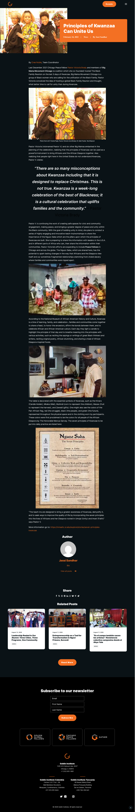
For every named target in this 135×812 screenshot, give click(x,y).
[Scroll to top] (131, 807)
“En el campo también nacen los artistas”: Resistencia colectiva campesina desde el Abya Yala (107, 638)
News (86, 37)
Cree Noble (37, 62)
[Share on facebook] (56, 596)
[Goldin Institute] (10, 4)
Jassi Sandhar (101, 37)
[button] (126, 4)
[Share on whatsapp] (70, 596)
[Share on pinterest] (64, 596)
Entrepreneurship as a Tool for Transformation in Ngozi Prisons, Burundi (67, 637)
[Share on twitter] (59, 596)
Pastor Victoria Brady (77, 67)
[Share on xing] (75, 596)
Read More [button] (67, 662)
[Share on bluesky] (73, 596)
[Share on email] (78, 596)
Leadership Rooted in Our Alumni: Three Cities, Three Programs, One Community (25, 637)
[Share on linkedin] (67, 596)
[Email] (75, 571)
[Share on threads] (62, 596)
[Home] (67, 756)
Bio (68, 565)
